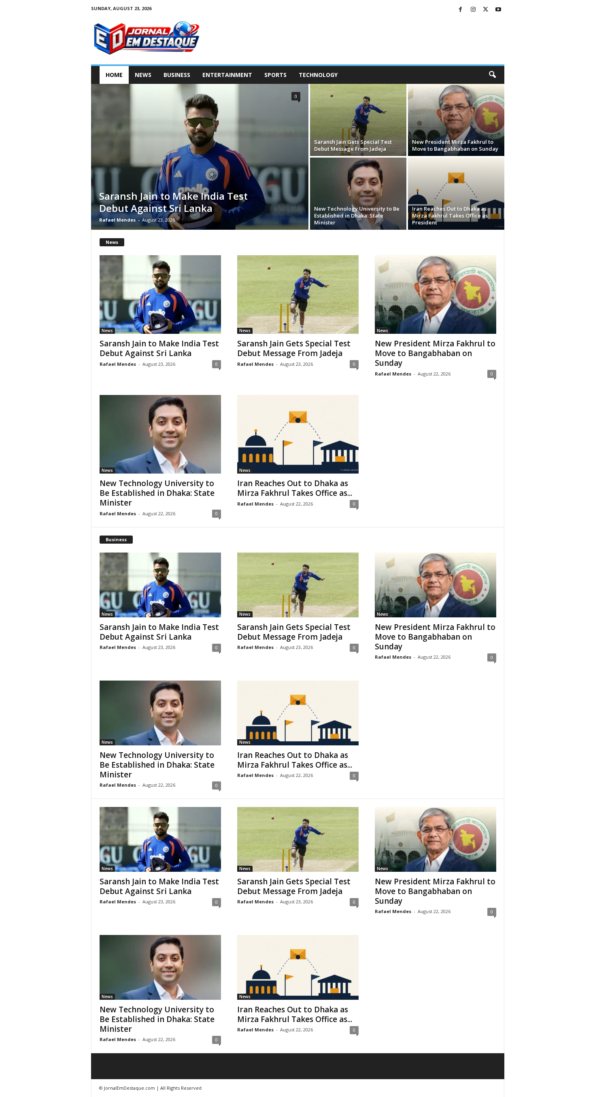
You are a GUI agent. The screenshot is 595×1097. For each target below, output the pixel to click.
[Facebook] (460, 10)
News (143, 75)
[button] (492, 75)
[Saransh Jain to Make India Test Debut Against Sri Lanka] (199, 157)
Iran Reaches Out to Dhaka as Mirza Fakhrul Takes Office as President (450, 215)
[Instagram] (473, 10)
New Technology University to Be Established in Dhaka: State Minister (357, 215)
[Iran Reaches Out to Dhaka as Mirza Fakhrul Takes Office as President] (456, 194)
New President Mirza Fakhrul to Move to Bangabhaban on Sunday (455, 145)
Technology (318, 75)
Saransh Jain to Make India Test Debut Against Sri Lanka (173, 202)
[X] (486, 10)
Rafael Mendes (117, 220)
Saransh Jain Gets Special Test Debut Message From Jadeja (353, 145)
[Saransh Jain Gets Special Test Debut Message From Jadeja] (358, 120)
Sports (275, 75)
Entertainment (227, 75)
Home (114, 75)
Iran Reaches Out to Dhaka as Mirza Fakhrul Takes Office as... (294, 488)
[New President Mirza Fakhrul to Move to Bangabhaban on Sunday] (456, 120)
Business (177, 75)
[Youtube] (498, 10)
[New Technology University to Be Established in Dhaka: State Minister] (358, 194)
